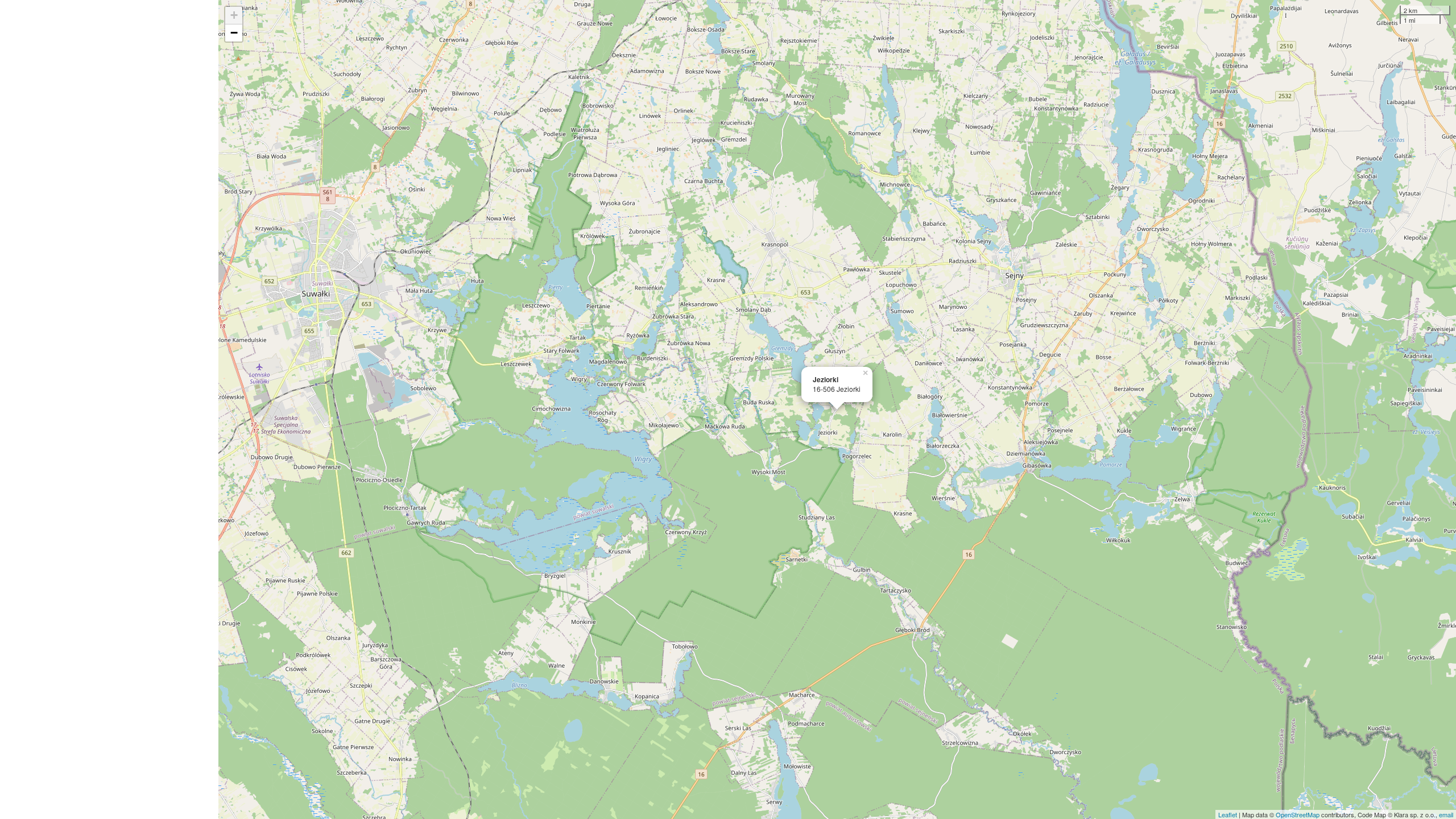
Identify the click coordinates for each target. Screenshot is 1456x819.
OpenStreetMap (1298, 814)
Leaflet (1227, 814)
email (1446, 814)
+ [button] (234, 15)
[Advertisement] (109, 409)
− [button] (234, 33)
